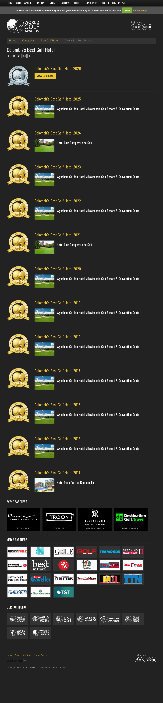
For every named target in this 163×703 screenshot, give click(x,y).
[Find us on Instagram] (144, 27)
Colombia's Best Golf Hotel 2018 (57, 336)
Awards (28, 3)
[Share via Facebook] (9, 56)
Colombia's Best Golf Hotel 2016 (57, 404)
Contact (27, 654)
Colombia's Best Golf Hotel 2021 (57, 235)
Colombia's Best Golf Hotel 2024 (58, 133)
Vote (18, 3)
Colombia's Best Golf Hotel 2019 (57, 302)
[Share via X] (14, 56)
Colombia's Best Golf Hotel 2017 (57, 370)
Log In (105, 3)
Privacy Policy (139, 10)
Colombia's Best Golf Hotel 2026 (58, 68)
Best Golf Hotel (49, 40)
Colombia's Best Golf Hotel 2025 (58, 99)
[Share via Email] (24, 56)
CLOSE (127, 10)
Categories (28, 40)
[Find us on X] (138, 27)
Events (41, 3)
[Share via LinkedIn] (19, 56)
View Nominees (45, 75)
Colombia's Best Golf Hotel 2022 (58, 201)
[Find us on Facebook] (133, 27)
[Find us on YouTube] (150, 27)
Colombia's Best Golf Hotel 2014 (57, 472)
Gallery (65, 3)
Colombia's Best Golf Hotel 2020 (58, 268)
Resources (92, 3)
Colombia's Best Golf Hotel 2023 (58, 167)
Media (53, 3)
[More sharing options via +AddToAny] (30, 56)
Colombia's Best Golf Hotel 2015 (57, 438)
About (77, 3)
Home (11, 3)
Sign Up (115, 3)
